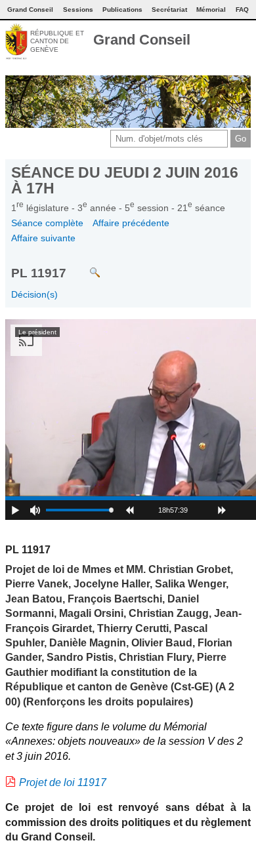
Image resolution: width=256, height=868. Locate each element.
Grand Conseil (141, 39)
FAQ (242, 9)
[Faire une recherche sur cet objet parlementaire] (85, 265)
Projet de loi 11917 (62, 782)
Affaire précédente (131, 223)
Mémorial (211, 9)
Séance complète (47, 223)
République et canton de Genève (57, 41)
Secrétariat (169, 9)
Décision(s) (34, 294)
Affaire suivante (43, 238)
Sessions (78, 9)
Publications (122, 9)
